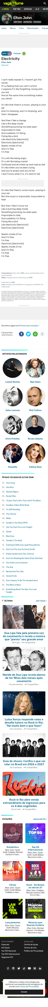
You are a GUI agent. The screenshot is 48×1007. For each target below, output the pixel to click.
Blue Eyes (10, 536)
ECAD (3, 284)
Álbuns (13, 28)
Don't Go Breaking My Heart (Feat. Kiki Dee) (24, 558)
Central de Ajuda (31, 944)
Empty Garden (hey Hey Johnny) (20, 554)
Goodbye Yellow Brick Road (17, 505)
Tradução (17, 53)
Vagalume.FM (39, 819)
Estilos (28, 9)
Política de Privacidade (33, 951)
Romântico (28, 22)
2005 (13, 282)
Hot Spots (5, 948)
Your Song (10, 483)
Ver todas (40, 601)
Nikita (8, 518)
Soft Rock (18, 22)
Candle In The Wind (14, 540)
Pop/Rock (37, 22)
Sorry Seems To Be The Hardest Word (22, 580)
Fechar (24, 992)
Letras (4, 28)
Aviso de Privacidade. (30, 986)
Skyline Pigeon (12, 492)
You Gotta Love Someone (17, 563)
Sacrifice (10, 487)
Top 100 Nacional (8, 951)
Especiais (5, 944)
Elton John (22, 18)
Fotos (21, 28)
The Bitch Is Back (13, 585)
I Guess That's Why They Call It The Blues (23, 501)
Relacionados (33, 28)
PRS (22, 273)
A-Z (37, 9)
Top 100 (16, 9)
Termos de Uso (30, 948)
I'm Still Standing (13, 509)
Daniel (8, 532)
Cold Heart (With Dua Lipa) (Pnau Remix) (23, 545)
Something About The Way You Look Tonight (21, 590)
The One (9, 567)
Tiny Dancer (11, 514)
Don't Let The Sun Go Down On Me (20, 549)
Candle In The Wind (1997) (17, 523)
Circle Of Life (11, 576)
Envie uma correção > (30, 326)
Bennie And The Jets (15, 571)
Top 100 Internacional (10, 954)
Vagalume (13, 3)
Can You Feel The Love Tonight (19, 527)
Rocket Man (11, 496)
